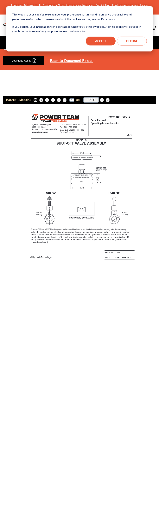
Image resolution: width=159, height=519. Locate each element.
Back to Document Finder (71, 60)
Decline (132, 41)
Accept (100, 41)
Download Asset (21, 60)
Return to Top (79, 91)
